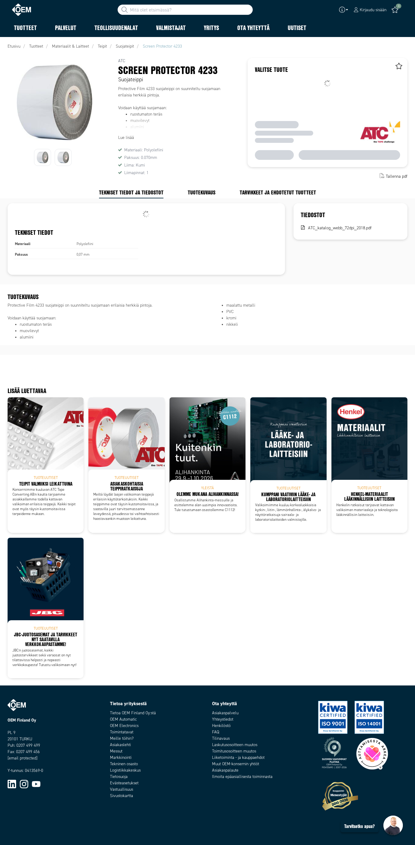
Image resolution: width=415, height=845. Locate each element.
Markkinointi (121, 757)
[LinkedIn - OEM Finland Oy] (12, 783)
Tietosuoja (119, 776)
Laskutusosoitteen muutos (234, 744)
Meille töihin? (122, 738)
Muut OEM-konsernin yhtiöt (235, 763)
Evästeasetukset (124, 783)
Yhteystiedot (222, 719)
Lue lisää (126, 137)
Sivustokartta (121, 795)
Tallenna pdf (396, 176)
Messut (116, 751)
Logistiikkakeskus (125, 770)
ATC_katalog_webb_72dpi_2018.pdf (340, 228)
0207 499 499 (28, 745)
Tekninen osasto (124, 763)
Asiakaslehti (120, 744)
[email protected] (22, 758)
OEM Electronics (124, 725)
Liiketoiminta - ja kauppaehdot (238, 757)
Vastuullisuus (121, 789)
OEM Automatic (123, 719)
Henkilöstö (221, 725)
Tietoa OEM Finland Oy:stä (133, 712)
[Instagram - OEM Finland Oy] (24, 783)
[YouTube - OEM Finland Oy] (36, 783)
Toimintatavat (121, 732)
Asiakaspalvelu (225, 712)
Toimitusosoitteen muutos (234, 751)
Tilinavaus (221, 738)
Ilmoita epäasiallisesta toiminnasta (242, 776)
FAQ (215, 732)
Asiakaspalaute (225, 770)
